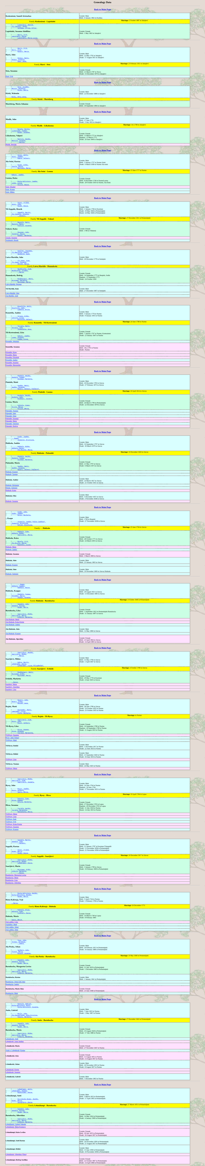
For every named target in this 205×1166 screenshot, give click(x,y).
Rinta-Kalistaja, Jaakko (28, 181)
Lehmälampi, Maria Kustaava (16, 1127)
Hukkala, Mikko (24, 446)
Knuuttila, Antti (25, 306)
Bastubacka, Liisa (12, 880)
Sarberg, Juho (24, 950)
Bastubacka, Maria (12, 878)
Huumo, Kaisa (23, 206)
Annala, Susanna (11, 238)
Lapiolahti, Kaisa (19, 36)
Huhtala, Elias (24, 910)
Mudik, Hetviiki (11, 144)
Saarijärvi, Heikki (26, 652)
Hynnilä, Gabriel (25, 1004)
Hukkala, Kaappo (12, 565)
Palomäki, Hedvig (12, 426)
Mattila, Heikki (24, 139)
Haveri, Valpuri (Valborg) (29, 389)
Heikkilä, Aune (24, 254)
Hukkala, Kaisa (18, 448)
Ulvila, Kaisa (24, 184)
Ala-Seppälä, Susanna (21, 214)
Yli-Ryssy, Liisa (11, 759)
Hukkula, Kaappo (12, 472)
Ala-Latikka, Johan (12, 927)
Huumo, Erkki (23, 165)
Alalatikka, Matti (11, 924)
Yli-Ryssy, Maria (11, 768)
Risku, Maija (23, 90)
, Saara (21, 943)
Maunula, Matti (24, 222)
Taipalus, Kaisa (18, 234)
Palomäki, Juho (11, 413)
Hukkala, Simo (24, 531)
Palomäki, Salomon (12, 424)
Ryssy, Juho (17, 721)
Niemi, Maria (17, 1100)
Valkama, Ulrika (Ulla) (27, 28)
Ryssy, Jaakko (24, 789)
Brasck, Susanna (24, 953)
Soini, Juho (17, 204)
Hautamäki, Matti (25, 710)
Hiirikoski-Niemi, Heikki (28, 1099)
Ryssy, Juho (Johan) (12, 738)
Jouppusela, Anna (25, 329)
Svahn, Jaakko (24, 436)
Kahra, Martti (24, 662)
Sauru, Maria (23, 792)
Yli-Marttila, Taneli (21, 252)
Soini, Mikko (10, 192)
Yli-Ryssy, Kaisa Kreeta (14, 824)
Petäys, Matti (24, 58)
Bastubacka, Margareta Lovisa (16, 875)
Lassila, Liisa (18, 318)
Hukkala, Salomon (12, 574)
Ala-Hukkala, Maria (12, 619)
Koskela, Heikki (24, 395)
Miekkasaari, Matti (26, 279)
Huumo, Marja (23, 607)
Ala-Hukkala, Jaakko (13, 624)
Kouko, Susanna (24, 132)
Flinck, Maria (18, 951)
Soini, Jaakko (18, 156)
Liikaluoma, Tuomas (20, 131)
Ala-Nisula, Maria (25, 449)
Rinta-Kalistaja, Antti (21, 1005)
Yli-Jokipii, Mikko (20, 26)
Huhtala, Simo (18, 911)
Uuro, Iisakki (24, 87)
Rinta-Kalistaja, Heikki (28, 893)
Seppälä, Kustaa (18, 605)
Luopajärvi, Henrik (26, 25)
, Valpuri (22, 215)
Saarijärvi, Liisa (11, 689)
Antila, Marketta (25, 802)
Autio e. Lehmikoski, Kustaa (15, 1050)
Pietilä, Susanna (25, 225)
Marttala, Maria (24, 168)
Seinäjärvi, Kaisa (25, 1102)
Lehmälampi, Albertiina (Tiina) (16, 1154)
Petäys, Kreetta (18, 59)
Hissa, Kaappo (24, 729)
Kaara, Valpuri (24, 158)
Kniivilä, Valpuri (25, 319)
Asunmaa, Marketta (25, 379)
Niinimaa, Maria (24, 282)
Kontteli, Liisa (24, 544)
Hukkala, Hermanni (12, 485)
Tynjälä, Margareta (26, 733)
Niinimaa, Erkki (18, 674)
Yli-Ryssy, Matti (11, 740)
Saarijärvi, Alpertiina (13, 687)
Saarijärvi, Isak (25, 720)
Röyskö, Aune (23, 703)
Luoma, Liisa (17, 183)
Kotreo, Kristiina (25, 525)
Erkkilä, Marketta (25, 617)
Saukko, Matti (24, 385)
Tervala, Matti (24, 326)
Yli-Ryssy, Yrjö (11, 822)
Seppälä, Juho (24, 604)
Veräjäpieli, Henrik (12, 240)
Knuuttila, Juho (18, 308)
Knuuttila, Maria (11, 355)
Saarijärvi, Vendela (26, 782)
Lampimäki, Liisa (19, 711)
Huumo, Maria (23, 896)
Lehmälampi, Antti (25, 1089)
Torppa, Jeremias (19, 942)
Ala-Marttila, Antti (12, 296)
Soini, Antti (23, 155)
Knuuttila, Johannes (12, 341)
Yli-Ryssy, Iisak (11, 819)
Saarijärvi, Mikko (25, 614)
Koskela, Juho (18, 397)
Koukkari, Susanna (25, 398)
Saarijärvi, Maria (25, 535)
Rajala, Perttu (24, 129)
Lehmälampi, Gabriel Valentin (16, 1124)
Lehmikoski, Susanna (13, 1072)
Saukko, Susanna (18, 387)
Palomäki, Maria (11, 421)
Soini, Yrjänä (24, 202)
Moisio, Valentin (19, 88)
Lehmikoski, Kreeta (12, 1070)
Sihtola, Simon (24, 405)
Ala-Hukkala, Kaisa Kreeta (15, 622)
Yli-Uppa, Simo (24, 260)
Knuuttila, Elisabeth (12, 357)
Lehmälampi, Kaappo (20, 1091)
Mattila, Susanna (19, 140)
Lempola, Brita (24, 309)
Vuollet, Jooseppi (25, 251)
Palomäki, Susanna (12, 418)
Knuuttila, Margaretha (13, 365)
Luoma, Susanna (18, 337)
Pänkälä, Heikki (24, 375)
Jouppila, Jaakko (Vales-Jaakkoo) (32, 521)
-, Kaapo (15, 438)
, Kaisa (15, 682)
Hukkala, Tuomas (12, 474)
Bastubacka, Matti (12, 993)
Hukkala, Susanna (12, 501)
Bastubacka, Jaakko (12, 984)
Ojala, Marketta (24, 713)
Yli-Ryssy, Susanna (12, 735)
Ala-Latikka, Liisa (12, 922)
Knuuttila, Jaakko (12, 360)
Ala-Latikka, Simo (12, 930)
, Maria (21, 272)
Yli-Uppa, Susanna (19, 262)
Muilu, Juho (23, 1013)
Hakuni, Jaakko (18, 175)
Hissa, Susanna (18, 731)
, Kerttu (21, 142)
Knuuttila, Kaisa (11, 352)
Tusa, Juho (22, 940)
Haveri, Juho (23, 700)
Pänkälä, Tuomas (18, 377)
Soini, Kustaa (10, 189)
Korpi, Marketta (24, 515)
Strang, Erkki (24, 316)
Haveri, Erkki (18, 701)
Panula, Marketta (25, 1017)
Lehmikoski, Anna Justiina (15, 1041)
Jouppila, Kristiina (26, 440)
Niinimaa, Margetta (20, 280)
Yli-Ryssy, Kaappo (12, 829)
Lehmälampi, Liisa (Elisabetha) (31, 665)
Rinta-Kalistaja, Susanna (28, 1007)
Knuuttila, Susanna (12, 362)
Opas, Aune (22, 61)
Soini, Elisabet (10, 187)
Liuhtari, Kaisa (24, 913)
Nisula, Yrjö (23, 541)
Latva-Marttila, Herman (14, 284)
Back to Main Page (102, 9)
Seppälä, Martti (24, 212)
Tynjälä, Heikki (24, 808)
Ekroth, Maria (24, 264)
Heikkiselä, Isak (25, 269)
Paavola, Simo (24, 798)
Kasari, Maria (24, 51)
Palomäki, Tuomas (12, 411)
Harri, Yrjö (23, 34)
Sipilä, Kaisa (18, 166)
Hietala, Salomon (11, 488)
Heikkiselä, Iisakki (20, 270)
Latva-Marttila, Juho (12, 293)
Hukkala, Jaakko (11, 549)
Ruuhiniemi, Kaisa (25, 1092)
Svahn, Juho (23, 512)
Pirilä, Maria (18, 407)
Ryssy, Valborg (24, 723)
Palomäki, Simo (11, 416)
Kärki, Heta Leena (19, 96)
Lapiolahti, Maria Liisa (28, 38)
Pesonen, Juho (24, 232)
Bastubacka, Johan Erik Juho (15, 982)
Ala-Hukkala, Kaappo (13, 633)
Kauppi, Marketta (25, 235)
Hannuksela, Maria (25, 811)
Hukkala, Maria (11, 547)
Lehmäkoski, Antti (12, 1039)
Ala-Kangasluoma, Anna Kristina (25, 1015)
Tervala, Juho (18, 327)
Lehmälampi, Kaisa (19, 664)
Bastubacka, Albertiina (13, 883)
